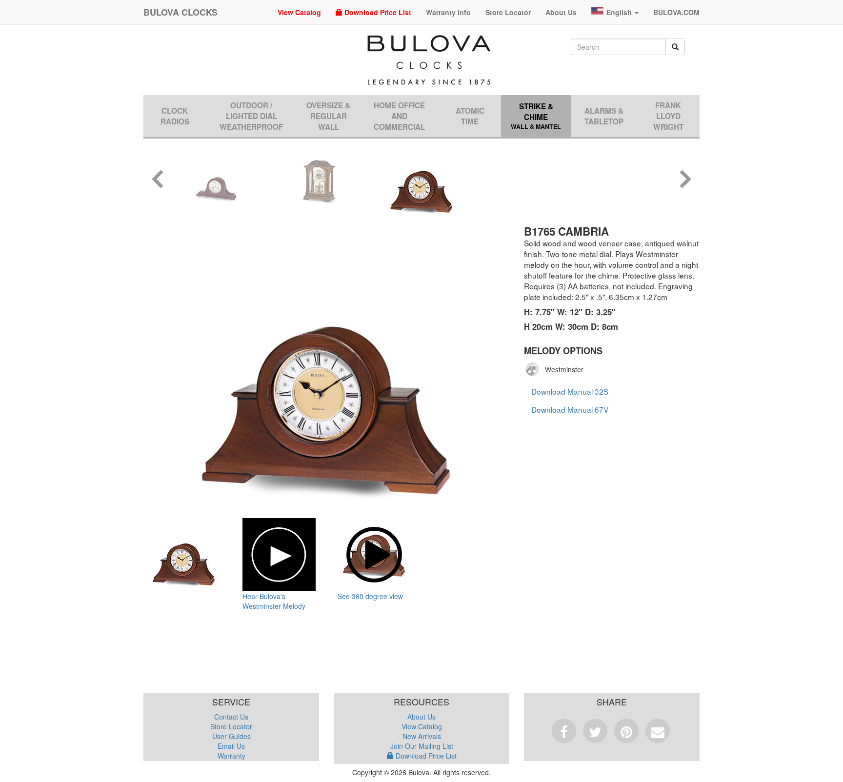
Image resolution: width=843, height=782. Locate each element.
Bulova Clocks (180, 12)
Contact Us (231, 717)
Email (657, 731)
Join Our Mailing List (421, 746)
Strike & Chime (536, 116)
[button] (158, 180)
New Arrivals (421, 736)
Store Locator (508, 12)
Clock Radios (175, 116)
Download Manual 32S (569, 391)
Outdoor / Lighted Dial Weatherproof (251, 116)
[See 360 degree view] (374, 554)
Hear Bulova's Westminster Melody (273, 601)
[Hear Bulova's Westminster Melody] (279, 554)
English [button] (620, 12)
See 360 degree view (370, 596)
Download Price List (376, 12)
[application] (535, 369)
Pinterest (626, 731)
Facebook (564, 731)
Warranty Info (448, 12)
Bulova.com (676, 12)
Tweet (595, 731)
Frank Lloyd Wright (668, 116)
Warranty (231, 756)
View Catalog (299, 12)
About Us (561, 12)
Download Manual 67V (569, 409)
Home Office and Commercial (399, 116)
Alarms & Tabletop (603, 116)
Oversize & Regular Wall (328, 116)
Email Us (231, 746)
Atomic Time (470, 116)
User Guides (231, 736)
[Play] (532, 369)
